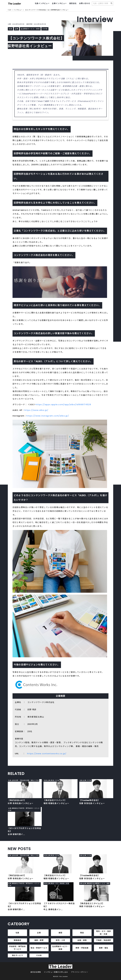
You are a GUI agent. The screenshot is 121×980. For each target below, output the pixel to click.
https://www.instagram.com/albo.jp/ (47, 415)
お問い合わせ (84, 3)
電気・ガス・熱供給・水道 (103, 932)
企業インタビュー (59, 3)
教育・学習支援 (82, 948)
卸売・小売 (60, 940)
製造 (82, 933)
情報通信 (17, 940)
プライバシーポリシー (79, 972)
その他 (39, 955)
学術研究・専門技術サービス (17, 947)
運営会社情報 (35, 972)
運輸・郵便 (39, 940)
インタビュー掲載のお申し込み (56, 972)
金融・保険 (82, 940)
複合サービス (17, 955)
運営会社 (73, 3)
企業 (39, 933)
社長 (17, 933)
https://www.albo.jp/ (36, 410)
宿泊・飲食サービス (39, 948)
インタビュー (17, 10)
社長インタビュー (42, 3)
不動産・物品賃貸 (103, 940)
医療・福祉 (103, 948)
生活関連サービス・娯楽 (60, 947)
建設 (60, 933)
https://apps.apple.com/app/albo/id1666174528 (63, 404)
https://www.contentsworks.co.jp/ (46, 753)
